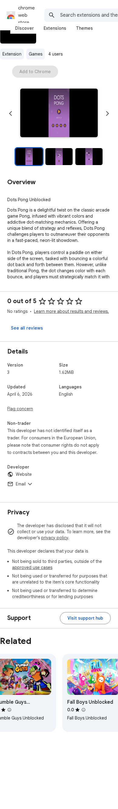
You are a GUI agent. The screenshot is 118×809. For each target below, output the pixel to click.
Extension (11, 54)
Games (35, 54)
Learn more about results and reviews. (71, 311)
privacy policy (54, 537)
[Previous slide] (11, 113)
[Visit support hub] (85, 618)
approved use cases (32, 567)
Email (21, 484)
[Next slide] (107, 113)
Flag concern (20, 408)
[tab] (24, 28)
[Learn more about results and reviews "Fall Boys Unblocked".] (83, 709)
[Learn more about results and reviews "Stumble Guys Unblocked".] (9, 709)
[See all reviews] (27, 328)
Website (24, 474)
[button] (59, 113)
